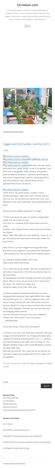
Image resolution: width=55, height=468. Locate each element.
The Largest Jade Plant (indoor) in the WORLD (33, 442)
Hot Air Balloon (9, 401)
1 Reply (6, 150)
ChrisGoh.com (27, 5)
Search (5, 382)
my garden (40, 363)
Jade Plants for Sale (22, 430)
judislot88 (6, 436)
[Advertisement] (27, 56)
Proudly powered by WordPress (14, 463)
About (10, 424)
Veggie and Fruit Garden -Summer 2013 (26, 144)
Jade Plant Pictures (10, 407)
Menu (27, 26)
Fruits (24, 363)
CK (4, 424)
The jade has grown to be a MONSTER (27, 436)
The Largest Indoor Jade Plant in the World (19, 410)
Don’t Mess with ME (10, 397)
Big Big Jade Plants (10, 404)
